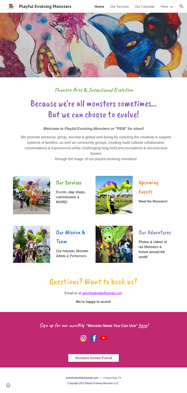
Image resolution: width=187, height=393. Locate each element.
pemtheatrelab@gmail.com (102, 293)
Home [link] (99, 6)
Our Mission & (71, 232)
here (143, 325)
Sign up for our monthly (62, 325)
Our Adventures (155, 232)
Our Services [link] (119, 6)
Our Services (69, 182)
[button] (181, 6)
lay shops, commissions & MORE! (71, 197)
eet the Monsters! (155, 201)
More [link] (165, 6)
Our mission (65, 251)
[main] (93, 103)
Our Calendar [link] (145, 6)
